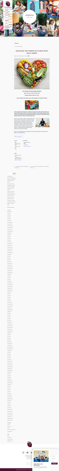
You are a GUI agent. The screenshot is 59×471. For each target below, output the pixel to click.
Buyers (6, 10)
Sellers (6, 12)
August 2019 (9, 350)
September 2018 (10, 370)
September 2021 (10, 309)
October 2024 (9, 250)
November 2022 (10, 286)
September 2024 (10, 252)
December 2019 (10, 347)
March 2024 (9, 261)
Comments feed (9, 439)
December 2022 (10, 284)
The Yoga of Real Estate (11, 429)
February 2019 (9, 361)
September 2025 (10, 231)
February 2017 (9, 395)
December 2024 (10, 247)
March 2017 (9, 393)
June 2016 (9, 404)
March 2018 (9, 379)
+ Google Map (19, 159)
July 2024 (9, 256)
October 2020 (9, 329)
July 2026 (9, 213)
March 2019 (9, 359)
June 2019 (9, 354)
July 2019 (9, 352)
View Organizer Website (27, 146)
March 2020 (9, 341)
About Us (6, 17)
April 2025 (9, 240)
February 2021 (9, 322)
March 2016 (9, 407)
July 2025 (9, 234)
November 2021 (10, 306)
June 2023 (9, 277)
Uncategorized (9, 431)
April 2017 (9, 391)
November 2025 (10, 227)
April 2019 (9, 357)
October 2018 (9, 368)
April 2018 (9, 377)
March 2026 (9, 220)
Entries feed (9, 437)
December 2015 (10, 413)
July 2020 (9, 334)
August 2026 (9, 211)
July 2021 (9, 313)
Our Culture (7, 15)
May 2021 (9, 316)
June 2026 (9, 215)
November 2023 (10, 268)
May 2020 (9, 338)
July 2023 (9, 275)
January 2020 (9, 345)
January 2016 (9, 411)
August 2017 (9, 384)
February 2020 (9, 343)
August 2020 (9, 332)
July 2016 (9, 402)
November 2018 (10, 366)
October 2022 (9, 288)
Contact (6, 28)
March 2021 (9, 320)
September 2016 (10, 398)
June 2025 (9, 236)
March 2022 (9, 300)
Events (6, 23)
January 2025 (9, 245)
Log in (8, 435)
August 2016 (9, 400)
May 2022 (9, 297)
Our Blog (7, 25)
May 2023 (9, 279)
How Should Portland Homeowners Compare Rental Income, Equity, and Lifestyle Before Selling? (11, 187)
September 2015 (10, 418)
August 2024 (9, 254)
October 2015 (9, 416)
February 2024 (9, 263)
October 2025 (9, 229)
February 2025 (9, 243)
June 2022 (9, 295)
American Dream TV (7, 20)
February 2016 (9, 409)
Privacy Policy (25, 469)
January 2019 (9, 363)
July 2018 (9, 373)
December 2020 (10, 325)
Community (9, 426)
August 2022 (9, 291)
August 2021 (9, 311)
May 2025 (9, 238)
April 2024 (9, 259)
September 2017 (10, 382)
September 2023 (10, 272)
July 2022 (9, 293)
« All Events (16, 43)
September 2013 (10, 420)
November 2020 (10, 327)
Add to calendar (18, 136)
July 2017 (9, 386)
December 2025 (10, 225)
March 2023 (9, 281)
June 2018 (9, 375)
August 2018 (9, 372)
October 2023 (9, 270)
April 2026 (9, 218)
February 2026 (9, 222)
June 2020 (9, 336)
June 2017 (9, 388)
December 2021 (10, 304)
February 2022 (9, 302)
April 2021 (9, 318)
